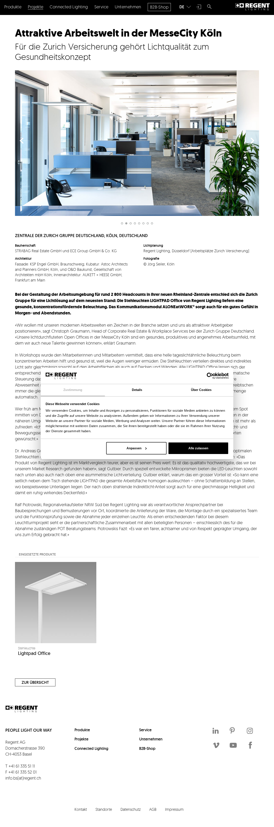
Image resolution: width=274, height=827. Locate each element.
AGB (152, 809)
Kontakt (80, 809)
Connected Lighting (91, 748)
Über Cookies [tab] (201, 390)
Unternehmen (150, 739)
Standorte (103, 809)
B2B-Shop (147, 748)
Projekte (81, 739)
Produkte (82, 729)
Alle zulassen (198, 448)
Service (145, 729)
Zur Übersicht (35, 682)
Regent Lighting (252, 7)
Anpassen (134, 448)
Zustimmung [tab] (72, 390)
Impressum (174, 809)
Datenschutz (131, 809)
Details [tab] (137, 390)
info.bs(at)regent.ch (23, 778)
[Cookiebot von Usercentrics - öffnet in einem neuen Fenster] (210, 376)
